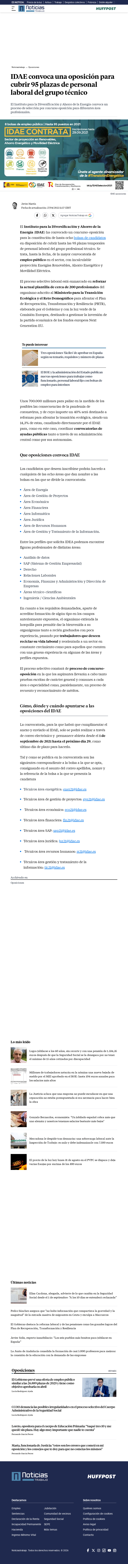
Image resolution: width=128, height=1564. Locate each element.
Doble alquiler (106, 2)
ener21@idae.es (74, 789)
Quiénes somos (92, 1508)
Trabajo (58, 2)
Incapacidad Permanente (26, 1524)
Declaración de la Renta (25, 1519)
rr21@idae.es (86, 851)
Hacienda (17, 1529)
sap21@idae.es (64, 830)
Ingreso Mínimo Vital (24, 1535)
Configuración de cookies (98, 1513)
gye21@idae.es (94, 799)
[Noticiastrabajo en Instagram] (98, 1550)
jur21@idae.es (69, 841)
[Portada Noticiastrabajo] (30, 1476)
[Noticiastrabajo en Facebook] (88, 1550)
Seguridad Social (54, 1519)
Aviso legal (89, 1524)
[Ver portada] (31, 8)
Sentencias (18, 1513)
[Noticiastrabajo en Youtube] (109, 1550)
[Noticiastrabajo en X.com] (93, 1550)
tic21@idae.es (54, 867)
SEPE (47, 1524)
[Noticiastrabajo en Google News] (114, 1550)
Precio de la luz (34, 2)
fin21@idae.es (73, 820)
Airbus (48, 2)
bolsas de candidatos (90, 237)
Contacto (88, 1535)
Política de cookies (94, 1519)
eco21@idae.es (75, 809)
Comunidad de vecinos (57, 1513)
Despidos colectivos (75, 2)
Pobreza (92, 2)
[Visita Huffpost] (106, 8)
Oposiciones (17, 882)
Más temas (50, 1529)
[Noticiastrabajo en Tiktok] (104, 1550)
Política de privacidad (95, 1529)
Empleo (16, 1508)
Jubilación (50, 1508)
